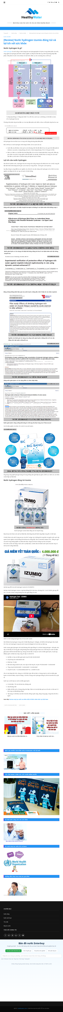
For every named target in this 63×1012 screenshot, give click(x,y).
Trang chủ (6, 33)
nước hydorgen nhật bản (11, 705)
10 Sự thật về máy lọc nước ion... (45, 736)
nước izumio (22, 705)
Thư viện (6, 922)
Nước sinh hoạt (8, 918)
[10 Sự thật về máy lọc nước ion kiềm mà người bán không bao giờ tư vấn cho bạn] (45, 725)
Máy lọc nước (7, 926)
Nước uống (6, 914)
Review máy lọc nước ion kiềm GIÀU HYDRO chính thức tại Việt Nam (28, 699)
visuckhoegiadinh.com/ (31, 1009)
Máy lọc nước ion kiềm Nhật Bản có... (17, 736)
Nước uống (14, 33)
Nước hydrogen (8, 51)
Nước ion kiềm (23, 33)
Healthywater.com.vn (23, 1008)
